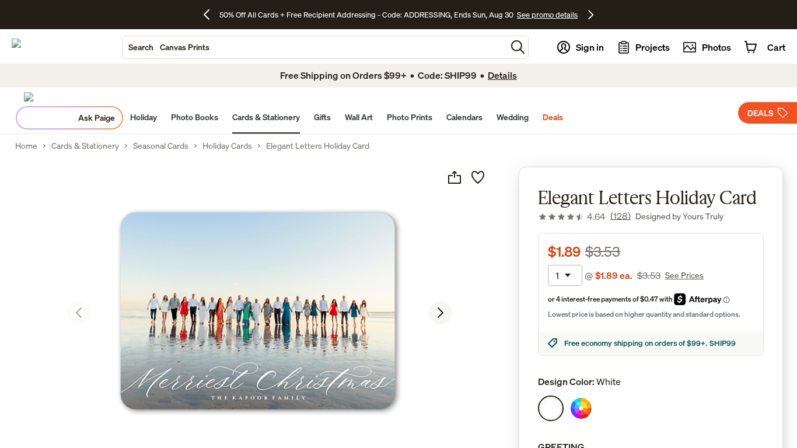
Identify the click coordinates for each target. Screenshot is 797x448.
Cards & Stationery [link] (85, 146)
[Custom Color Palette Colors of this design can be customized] (581, 408)
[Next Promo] (590, 14)
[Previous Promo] (211, 14)
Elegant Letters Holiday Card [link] (317, 146)
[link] (584, 216)
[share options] (454, 177)
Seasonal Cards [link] (160, 146)
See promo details (547, 14)
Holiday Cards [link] (227, 146)
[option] (551, 408)
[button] (518, 47)
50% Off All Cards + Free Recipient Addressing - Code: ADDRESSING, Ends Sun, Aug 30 (366, 14)
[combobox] (314, 47)
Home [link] (26, 146)
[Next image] (440, 312)
